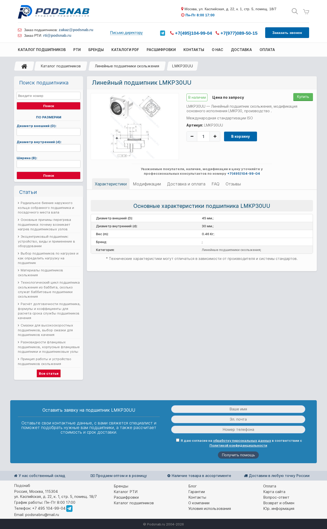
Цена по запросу (228, 97)
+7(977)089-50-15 (238, 33)
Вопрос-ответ (276, 497)
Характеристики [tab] (111, 183)
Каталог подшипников (61, 66)
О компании (198, 502)
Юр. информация (278, 508)
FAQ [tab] (215, 183)
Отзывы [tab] (233, 183)
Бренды (121, 486)
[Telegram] (162, 33)
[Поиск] (295, 11)
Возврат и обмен (278, 502)
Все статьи (49, 373)
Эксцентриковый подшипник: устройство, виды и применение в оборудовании (46, 241)
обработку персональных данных (242, 440)
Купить (303, 96)
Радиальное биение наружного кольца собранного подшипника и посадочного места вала (46, 207)
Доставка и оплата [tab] (186, 183)
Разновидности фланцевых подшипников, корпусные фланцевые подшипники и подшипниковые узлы (49, 347)
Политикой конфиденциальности (238, 445)
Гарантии (196, 491)
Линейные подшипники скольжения (127, 66)
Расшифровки (126, 497)
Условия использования (209, 508)
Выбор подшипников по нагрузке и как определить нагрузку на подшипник (48, 258)
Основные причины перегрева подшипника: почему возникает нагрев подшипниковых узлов (44, 224)
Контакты (197, 497)
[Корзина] (306, 12)
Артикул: (194, 125)
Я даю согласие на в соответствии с (241, 442)
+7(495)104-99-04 (193, 33)
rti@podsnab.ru (57, 35)
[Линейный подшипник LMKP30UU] (134, 126)
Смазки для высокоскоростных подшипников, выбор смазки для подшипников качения (45, 330)
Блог (192, 486)
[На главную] (24, 66)
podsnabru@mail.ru (42, 514)
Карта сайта (274, 491)
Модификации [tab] (147, 183)
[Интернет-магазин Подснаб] (53, 12)
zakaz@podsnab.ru (76, 30)
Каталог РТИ (125, 491)
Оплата (269, 486)
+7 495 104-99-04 (49, 508)
